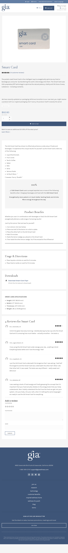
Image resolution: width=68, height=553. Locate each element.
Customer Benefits (34, 494)
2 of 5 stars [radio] (7, 406)
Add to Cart (35, 124)
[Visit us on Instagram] (32, 474)
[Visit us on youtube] (39, 474)
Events (35, 1)
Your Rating (8, 403)
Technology (34, 491)
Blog (34, 504)
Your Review (8, 410)
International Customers (45, 1)
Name (6, 424)
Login (27, 1)
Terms (34, 508)
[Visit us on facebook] (29, 474)
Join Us (34, 484)
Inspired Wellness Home (34, 498)
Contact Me (63, 8)
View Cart (49, 8)
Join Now (34, 525)
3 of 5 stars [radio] (9, 406)
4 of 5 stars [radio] (11, 406)
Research (34, 488)
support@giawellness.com (40, 469)
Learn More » (6, 132)
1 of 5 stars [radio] (5, 406)
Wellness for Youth (34, 501)
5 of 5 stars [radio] (13, 406)
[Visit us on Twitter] (35, 474)
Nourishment (6, 106)
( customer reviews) (17, 73)
